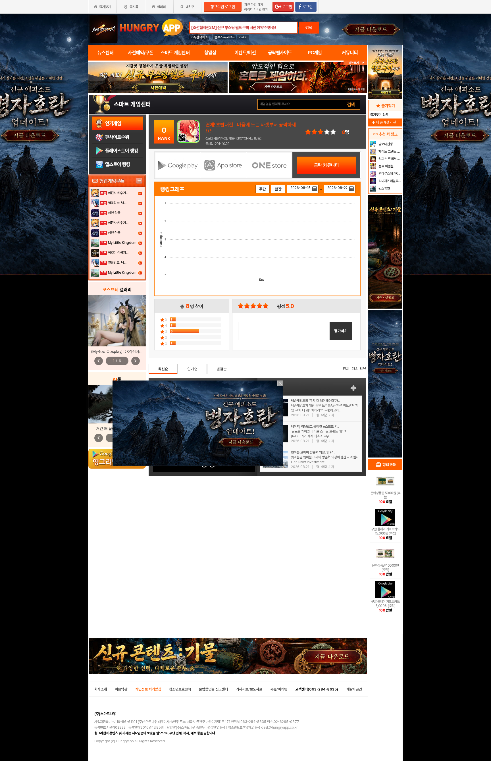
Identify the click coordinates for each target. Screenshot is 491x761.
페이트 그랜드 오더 (390, 151)
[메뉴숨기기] (355, 63)
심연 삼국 (114, 213)
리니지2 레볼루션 (389, 181)
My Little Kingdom (122, 243)
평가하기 (341, 330)
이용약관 (121, 689)
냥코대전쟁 (385, 144)
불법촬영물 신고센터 (213, 689)
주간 (262, 189)
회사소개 (100, 689)
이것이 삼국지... (118, 253)
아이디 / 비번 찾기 (256, 9)
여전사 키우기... (118, 193)
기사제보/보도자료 (249, 689)
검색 (308, 27)
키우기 (243, 37)
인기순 (192, 369)
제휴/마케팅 (278, 689)
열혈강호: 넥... (117, 203)
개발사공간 (354, 689)
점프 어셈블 (386, 166)
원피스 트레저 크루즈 (390, 159)
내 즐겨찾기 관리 (385, 122)
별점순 (222, 369)
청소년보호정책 (180, 689)
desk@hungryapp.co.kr (279, 727)
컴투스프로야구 (224, 37)
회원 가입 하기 (253, 5)
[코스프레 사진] (117, 320)
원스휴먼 (384, 188)
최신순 (163, 369)
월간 (278, 189)
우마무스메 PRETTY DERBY (390, 174)
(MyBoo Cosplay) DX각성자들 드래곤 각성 (126, 351)
